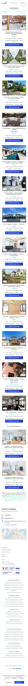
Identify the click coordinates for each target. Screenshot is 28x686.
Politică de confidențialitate (8, 564)
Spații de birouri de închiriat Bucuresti (14, 653)
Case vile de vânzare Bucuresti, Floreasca (14, 599)
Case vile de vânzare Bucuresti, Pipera (14, 601)
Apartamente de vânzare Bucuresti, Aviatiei (14, 587)
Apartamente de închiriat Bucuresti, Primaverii (14, 632)
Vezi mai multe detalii (14, 44)
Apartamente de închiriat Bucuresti (14, 631)
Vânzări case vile (14, 595)
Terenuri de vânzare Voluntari (14, 615)
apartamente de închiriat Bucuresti (11, 497)
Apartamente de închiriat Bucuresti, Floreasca (14, 639)
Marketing (21, 678)
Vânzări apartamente (14, 580)
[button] (25, 11)
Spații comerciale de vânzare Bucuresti (14, 623)
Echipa (3, 554)
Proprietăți (4, 547)
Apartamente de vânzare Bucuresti (14, 582)
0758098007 (8, 515)
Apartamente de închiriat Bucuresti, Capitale (14, 638)
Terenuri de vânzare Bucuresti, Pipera (14, 616)
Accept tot (19, 682)
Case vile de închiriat (14, 643)
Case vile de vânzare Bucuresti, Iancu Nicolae (14, 602)
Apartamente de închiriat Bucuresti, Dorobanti (14, 636)
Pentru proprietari (6, 552)
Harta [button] (23, 28)
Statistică (15, 678)
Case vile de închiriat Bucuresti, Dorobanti (14, 648)
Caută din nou (6, 11)
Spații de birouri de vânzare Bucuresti (14, 621)
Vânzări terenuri (14, 609)
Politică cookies (5, 562)
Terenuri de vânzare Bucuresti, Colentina (14, 613)
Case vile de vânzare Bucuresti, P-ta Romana (14, 606)
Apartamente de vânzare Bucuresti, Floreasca (14, 583)
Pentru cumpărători (6, 549)
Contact (3, 556)
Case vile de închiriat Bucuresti (14, 645)
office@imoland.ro (9, 518)
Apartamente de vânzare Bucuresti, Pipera (14, 585)
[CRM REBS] (17, 668)
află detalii (18, 675)
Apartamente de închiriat (14, 629)
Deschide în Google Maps (11, 524)
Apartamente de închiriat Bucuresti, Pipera (14, 634)
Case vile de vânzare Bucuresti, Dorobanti (14, 604)
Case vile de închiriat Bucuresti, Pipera (14, 646)
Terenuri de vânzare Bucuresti (14, 611)
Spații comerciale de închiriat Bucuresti (14, 655)
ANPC (3, 559)
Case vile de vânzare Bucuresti (14, 597)
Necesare (7, 678)
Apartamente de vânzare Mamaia (14, 592)
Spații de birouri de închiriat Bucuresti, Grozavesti (14, 657)
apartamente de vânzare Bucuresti (18, 495)
